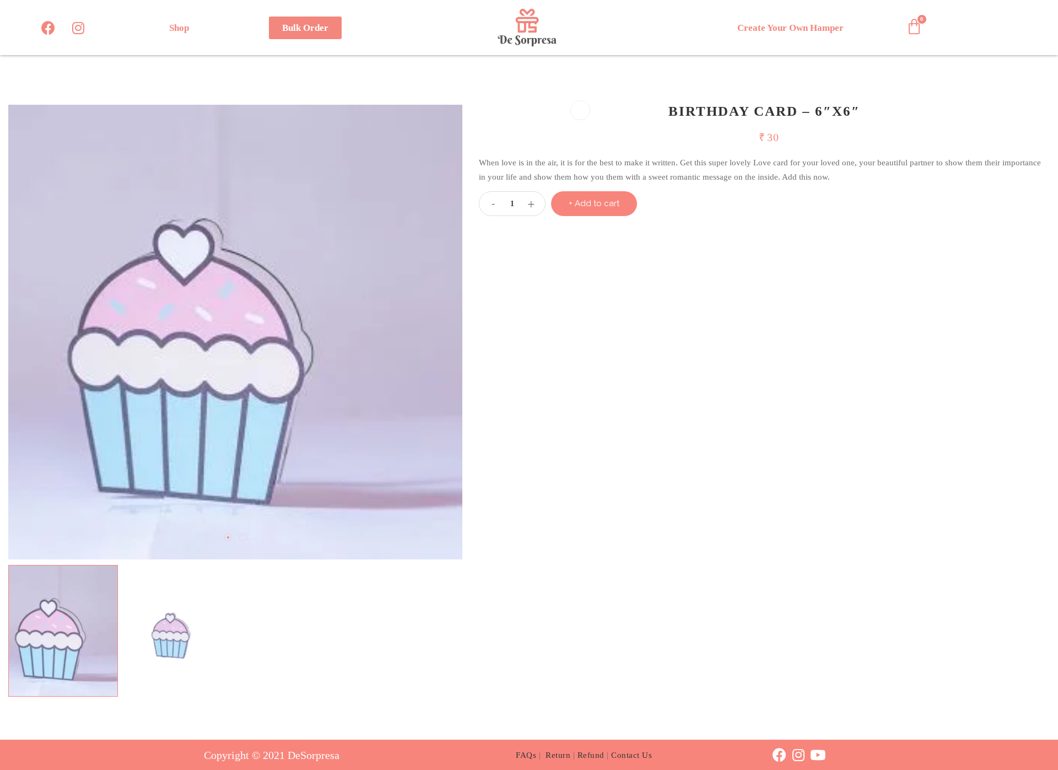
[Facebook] (48, 27)
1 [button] (228, 537)
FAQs (526, 755)
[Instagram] (78, 27)
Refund (590, 755)
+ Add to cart (594, 203)
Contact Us (631, 755)
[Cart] (914, 27)
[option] (235, 332)
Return (558, 755)
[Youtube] (818, 754)
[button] (305, 28)
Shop (179, 28)
